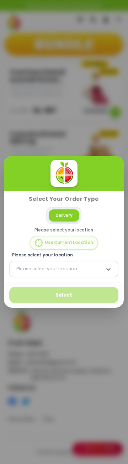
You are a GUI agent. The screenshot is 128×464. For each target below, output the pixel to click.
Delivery (64, 215)
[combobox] (17, 269)
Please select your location (42, 255)
